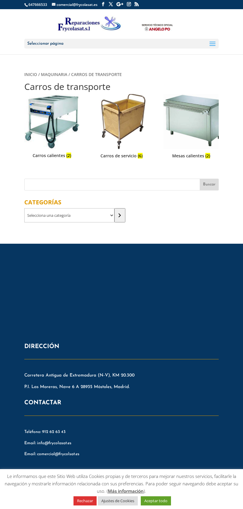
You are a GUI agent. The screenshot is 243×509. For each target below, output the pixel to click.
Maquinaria (54, 74)
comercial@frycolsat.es (58, 454)
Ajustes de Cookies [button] (117, 500)
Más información (126, 491)
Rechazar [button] (85, 500)
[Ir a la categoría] (119, 215)
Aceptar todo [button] (155, 500)
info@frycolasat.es (54, 443)
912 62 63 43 (53, 432)
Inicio (30, 74)
